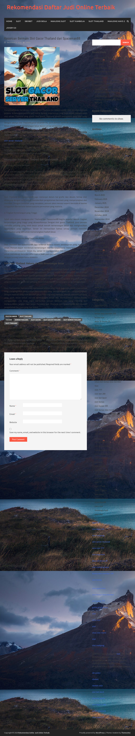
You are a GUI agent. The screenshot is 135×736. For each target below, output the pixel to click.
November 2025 (102, 162)
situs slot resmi (99, 632)
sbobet (98, 365)
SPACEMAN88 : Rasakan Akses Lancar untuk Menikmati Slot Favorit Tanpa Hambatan (111, 61)
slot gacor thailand (52, 320)
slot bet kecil (101, 397)
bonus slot (99, 317)
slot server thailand (13, 140)
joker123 (11, 27)
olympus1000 (101, 361)
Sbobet (28, 21)
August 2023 (100, 271)
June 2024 (99, 231)
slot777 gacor (101, 490)
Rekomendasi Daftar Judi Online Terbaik (61, 7)
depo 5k (98, 325)
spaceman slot (101, 498)
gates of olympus (100, 607)
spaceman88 (100, 502)
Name (12, 406)
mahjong (99, 341)
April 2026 (99, 147)
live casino (99, 337)
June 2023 (99, 279)
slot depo (99, 418)
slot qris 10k (100, 466)
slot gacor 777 (98, 601)
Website (13, 422)
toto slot (99, 506)
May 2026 (99, 142)
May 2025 (99, 187)
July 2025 (99, 179)
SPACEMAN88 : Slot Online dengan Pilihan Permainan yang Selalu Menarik (110, 99)
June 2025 (99, 183)
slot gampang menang (105, 450)
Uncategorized (101, 510)
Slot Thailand (96, 21)
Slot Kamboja (77, 21)
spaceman (99, 494)
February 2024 (101, 247)
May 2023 (99, 283)
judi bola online (102, 333)
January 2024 (100, 251)
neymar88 (99, 357)
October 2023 (101, 263)
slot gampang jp (102, 446)
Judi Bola (41, 21)
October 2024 (101, 215)
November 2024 (102, 211)
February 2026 (101, 155)
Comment (14, 370)
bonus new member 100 (105, 313)
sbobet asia (97, 685)
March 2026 (100, 150)
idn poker (96, 673)
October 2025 (101, 167)
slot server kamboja (104, 474)
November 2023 (102, 259)
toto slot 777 (98, 548)
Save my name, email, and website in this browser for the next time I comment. (45, 432)
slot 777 (98, 389)
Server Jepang (101, 373)
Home (9, 21)
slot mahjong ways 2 (104, 458)
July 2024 (99, 227)
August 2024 (100, 223)
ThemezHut (125, 733)
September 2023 (102, 267)
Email (12, 414)
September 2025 (102, 171)
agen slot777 (100, 305)
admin (28, 42)
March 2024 (100, 243)
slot (94, 613)
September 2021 (102, 291)
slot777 (98, 482)
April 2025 (99, 191)
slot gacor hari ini (102, 442)
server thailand (21, 320)
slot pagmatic (98, 554)
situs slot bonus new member (108, 381)
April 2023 (99, 287)
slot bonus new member (106, 410)
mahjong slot (101, 345)
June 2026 (99, 138)
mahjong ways (101, 349)
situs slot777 (98, 717)
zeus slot (99, 514)
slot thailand (26, 316)
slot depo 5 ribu (99, 704)
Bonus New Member (104, 309)
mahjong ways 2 (116, 21)
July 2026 (99, 134)
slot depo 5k (100, 430)
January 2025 (100, 203)
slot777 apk (100, 486)
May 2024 (99, 235)
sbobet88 (99, 369)
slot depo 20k (101, 426)
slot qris (98, 462)
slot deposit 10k (102, 434)
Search (95, 38)
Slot (18, 21)
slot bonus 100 (101, 406)
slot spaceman (98, 588)
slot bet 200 (100, 393)
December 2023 (102, 255)
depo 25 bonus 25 (102, 321)
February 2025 (101, 199)
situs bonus (100, 377)
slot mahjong (98, 535)
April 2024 (99, 239)
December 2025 (102, 159)
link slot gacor (98, 698)
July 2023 (99, 275)
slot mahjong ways (103, 454)
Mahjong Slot (58, 21)
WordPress (100, 733)
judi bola (98, 329)
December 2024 (102, 207)
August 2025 (100, 175)
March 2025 (100, 195)
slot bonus (99, 401)
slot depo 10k (101, 422)
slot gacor (35, 320)
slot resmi (99, 470)
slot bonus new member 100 (107, 413)
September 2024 (102, 219)
